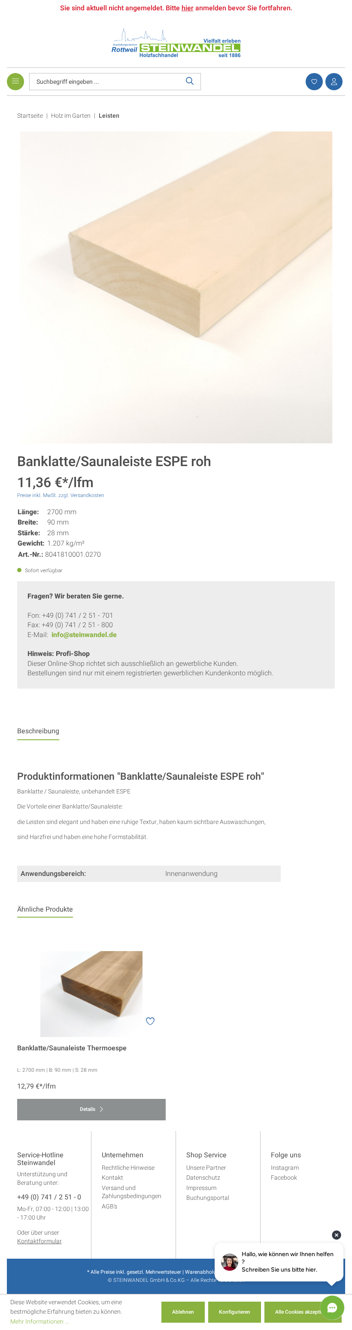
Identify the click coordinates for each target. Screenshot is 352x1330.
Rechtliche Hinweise (128, 1167)
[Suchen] (190, 81)
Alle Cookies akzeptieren (303, 1312)
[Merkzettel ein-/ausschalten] (150, 1021)
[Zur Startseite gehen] (176, 42)
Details (88, 1109)
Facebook (284, 1177)
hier (188, 8)
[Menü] (15, 81)
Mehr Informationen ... (39, 1321)
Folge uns (286, 1155)
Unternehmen (122, 1155)
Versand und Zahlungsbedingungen (131, 1192)
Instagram (285, 1167)
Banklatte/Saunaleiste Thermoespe (72, 1048)
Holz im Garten (71, 115)
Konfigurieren (234, 1312)
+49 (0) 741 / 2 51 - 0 (49, 1198)
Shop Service (206, 1155)
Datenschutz (203, 1177)
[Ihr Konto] (333, 81)
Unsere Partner (206, 1167)
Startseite (30, 115)
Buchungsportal (207, 1197)
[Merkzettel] (313, 81)
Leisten (109, 115)
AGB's (109, 1206)
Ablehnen (183, 1312)
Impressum (201, 1188)
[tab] (38, 733)
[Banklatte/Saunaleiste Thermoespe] (91, 994)
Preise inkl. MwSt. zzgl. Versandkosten (60, 495)
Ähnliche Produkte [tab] (45, 909)
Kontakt (112, 1177)
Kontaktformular (39, 1241)
